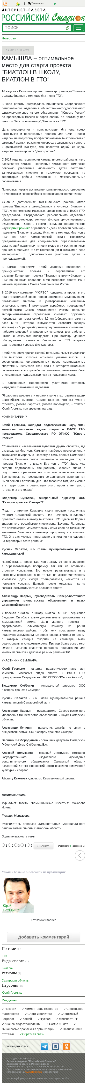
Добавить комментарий (43, 937)
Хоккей (27, 1019)
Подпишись (38, 3)
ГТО (4, 956)
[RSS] (7, 3)
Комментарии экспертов (41, 1009)
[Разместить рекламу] (55, 3)
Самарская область (15, 980)
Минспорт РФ (68, 1019)
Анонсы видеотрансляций (23, 1024)
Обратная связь (33, 1034)
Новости (10, 1009)
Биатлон (8, 968)
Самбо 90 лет (58, 1024)
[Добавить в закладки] (18, 3)
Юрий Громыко (19, 228)
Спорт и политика (40, 1014)
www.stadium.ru (34, 1071)
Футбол (45, 1019)
